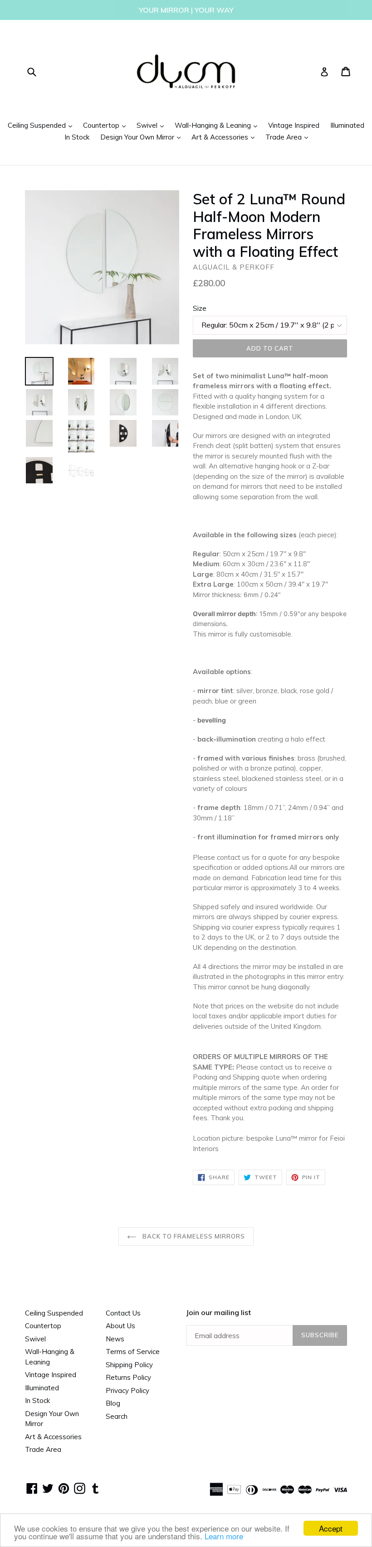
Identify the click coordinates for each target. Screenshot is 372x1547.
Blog (113, 1403)
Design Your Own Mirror (142, 136)
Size (199, 308)
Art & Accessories (225, 136)
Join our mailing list (218, 1312)
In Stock (76, 137)
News (115, 1339)
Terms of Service (133, 1351)
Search (116, 1416)
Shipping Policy (129, 1364)
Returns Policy (128, 1377)
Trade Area (289, 136)
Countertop (106, 125)
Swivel (152, 125)
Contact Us (123, 1313)
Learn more (224, 1536)
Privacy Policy (127, 1390)
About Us (120, 1325)
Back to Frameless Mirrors (193, 1236)
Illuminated (347, 125)
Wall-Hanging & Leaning (218, 125)
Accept (331, 1528)
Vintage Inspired (293, 125)
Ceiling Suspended (42, 125)
